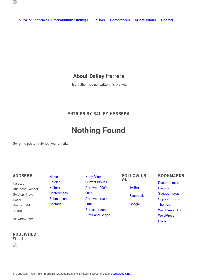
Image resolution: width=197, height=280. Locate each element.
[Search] (180, 20)
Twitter (134, 187)
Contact (55, 203)
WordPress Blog (170, 210)
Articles (55, 181)
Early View (93, 176)
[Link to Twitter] (172, 273)
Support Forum (169, 198)
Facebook (136, 195)
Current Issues (96, 181)
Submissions (58, 198)
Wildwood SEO (122, 273)
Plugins (163, 187)
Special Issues (96, 209)
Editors (54, 187)
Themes (164, 204)
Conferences (58, 192)
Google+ (135, 203)
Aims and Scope (97, 214)
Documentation (169, 182)
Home (53, 176)
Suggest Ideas (169, 193)
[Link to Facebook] (180, 273)
